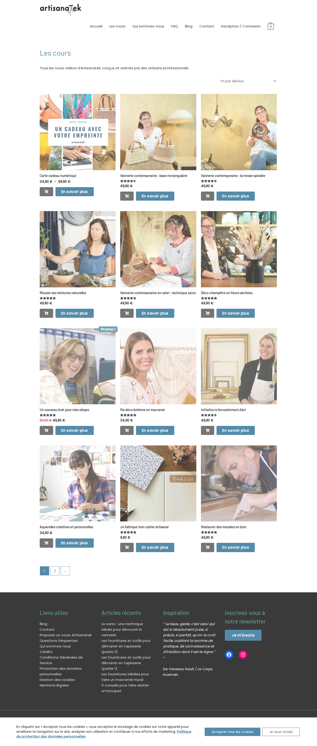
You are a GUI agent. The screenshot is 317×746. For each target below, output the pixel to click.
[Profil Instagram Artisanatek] (243, 654)
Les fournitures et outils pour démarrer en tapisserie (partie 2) (126, 646)
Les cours (117, 26)
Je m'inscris (243, 635)
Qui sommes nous (55, 646)
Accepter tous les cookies (232, 731)
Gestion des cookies (57, 679)
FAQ (174, 26)
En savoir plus (74, 191)
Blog (188, 26)
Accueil (96, 26)
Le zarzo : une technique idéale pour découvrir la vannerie (122, 629)
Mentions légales (54, 685)
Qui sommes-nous (148, 26)
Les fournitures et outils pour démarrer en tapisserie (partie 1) (126, 663)
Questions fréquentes (59, 640)
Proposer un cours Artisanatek (66, 635)
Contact (206, 26)
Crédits (46, 651)
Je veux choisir (281, 731)
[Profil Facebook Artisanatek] (229, 654)
